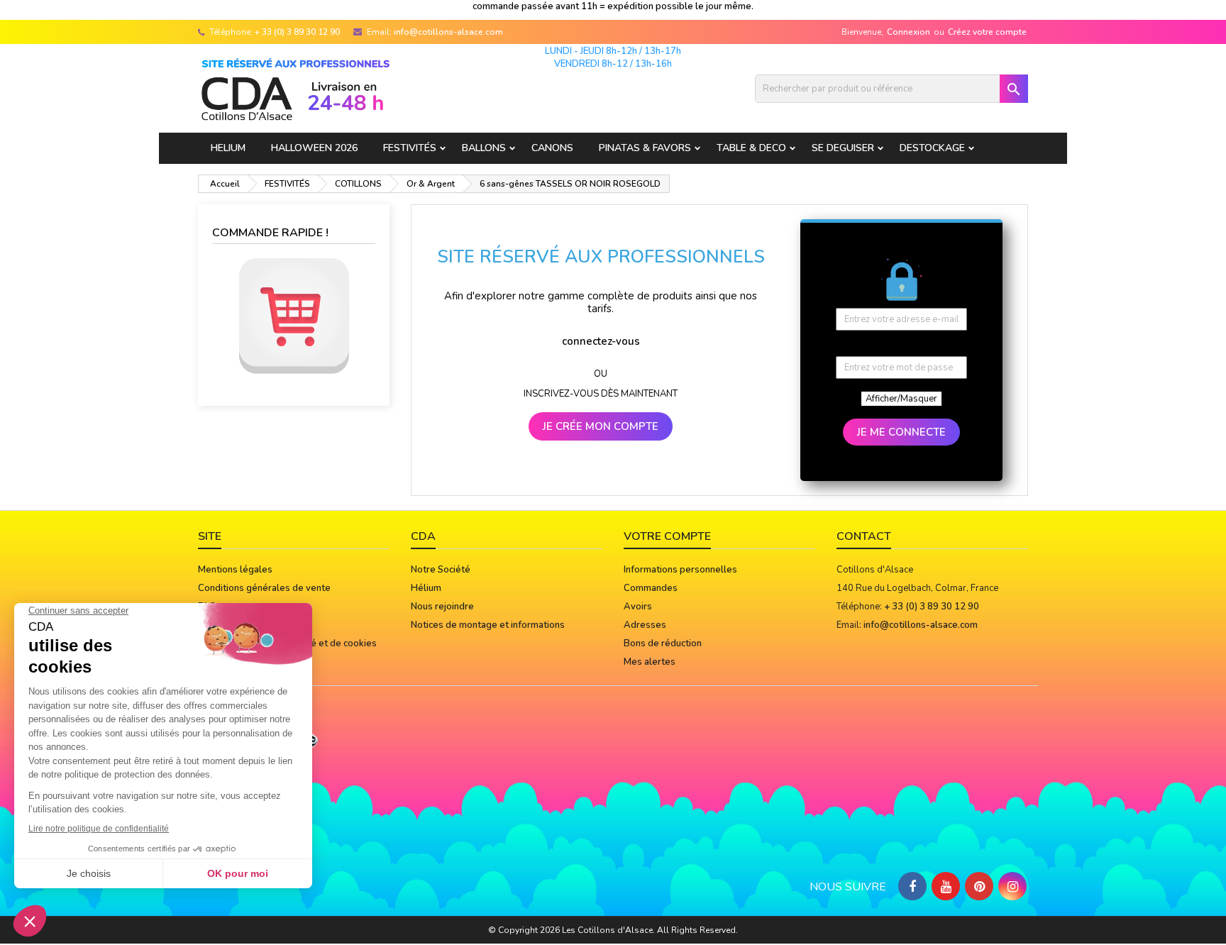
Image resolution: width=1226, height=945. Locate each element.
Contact (863, 536)
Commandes (651, 588)
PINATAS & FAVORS (645, 148)
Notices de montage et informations (488, 625)
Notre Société (440, 569)
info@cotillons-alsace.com (448, 32)
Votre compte (667, 536)
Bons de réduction (663, 643)
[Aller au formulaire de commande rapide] (293, 316)
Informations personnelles (680, 569)
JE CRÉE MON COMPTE (600, 426)
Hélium (426, 588)
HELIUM (228, 148)
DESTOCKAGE (932, 148)
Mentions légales (235, 569)
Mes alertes (649, 662)
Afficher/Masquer (901, 398)
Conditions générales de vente (264, 588)
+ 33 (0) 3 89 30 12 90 (297, 32)
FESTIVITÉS (409, 148)
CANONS (552, 148)
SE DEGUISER (843, 148)
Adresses (645, 625)
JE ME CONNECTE (901, 432)
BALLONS (484, 148)
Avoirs (638, 606)
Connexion (908, 32)
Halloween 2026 (314, 148)
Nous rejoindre (442, 606)
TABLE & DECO (751, 148)
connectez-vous (601, 341)
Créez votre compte (987, 32)
